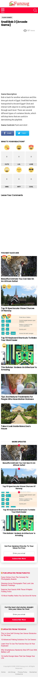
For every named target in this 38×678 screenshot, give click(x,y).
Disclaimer (33, 672)
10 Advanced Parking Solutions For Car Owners (18, 640)
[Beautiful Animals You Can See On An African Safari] (19, 266)
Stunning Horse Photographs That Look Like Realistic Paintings (17, 584)
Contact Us (19, 674)
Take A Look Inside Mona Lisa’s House (16, 427)
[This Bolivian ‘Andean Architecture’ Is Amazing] (19, 355)
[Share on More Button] (33, 133)
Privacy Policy (22, 672)
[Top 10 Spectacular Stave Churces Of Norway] (19, 296)
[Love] (4, 257)
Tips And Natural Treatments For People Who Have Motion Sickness (17, 397)
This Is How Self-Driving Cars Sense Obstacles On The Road (18, 634)
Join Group (11, 672)
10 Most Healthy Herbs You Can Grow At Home (18, 596)
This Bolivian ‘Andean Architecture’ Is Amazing (19, 368)
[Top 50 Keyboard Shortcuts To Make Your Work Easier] (19, 325)
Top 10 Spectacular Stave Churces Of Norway (17, 309)
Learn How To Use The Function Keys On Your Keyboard (18, 645)
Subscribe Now (19, 559)
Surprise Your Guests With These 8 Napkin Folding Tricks (16, 590)
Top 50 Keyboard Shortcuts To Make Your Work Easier (19, 339)
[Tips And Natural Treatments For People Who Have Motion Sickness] (19, 384)
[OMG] (9, 257)
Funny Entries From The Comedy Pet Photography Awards (14, 578)
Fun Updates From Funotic (16, 573)
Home (3, 672)
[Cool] (4, 316)
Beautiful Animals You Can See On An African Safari (17, 280)
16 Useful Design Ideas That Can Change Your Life (18, 657)
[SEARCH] (35, 10)
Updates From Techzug (14, 629)
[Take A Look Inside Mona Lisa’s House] (19, 413)
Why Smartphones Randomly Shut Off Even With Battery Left (19, 651)
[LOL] (4, 286)
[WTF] (9, 286)
